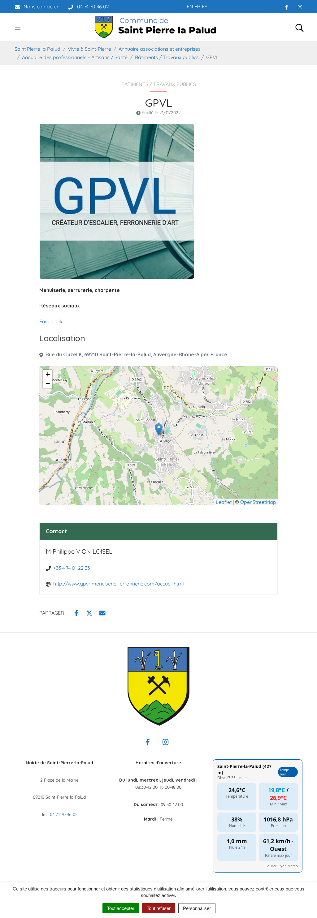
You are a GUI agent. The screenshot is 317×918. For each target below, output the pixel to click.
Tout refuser (159, 908)
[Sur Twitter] (89, 612)
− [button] (48, 384)
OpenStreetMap (258, 502)
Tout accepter (120, 908)
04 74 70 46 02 (64, 814)
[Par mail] (102, 612)
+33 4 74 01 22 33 (71, 568)
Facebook (51, 321)
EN (190, 6)
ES (204, 6)
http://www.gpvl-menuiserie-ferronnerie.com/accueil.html (118, 584)
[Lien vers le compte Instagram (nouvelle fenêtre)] (300, 6)
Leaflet (224, 502)
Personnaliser (197, 908)
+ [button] (48, 374)
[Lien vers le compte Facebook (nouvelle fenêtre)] (286, 6)
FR (197, 6)
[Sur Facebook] (76, 612)
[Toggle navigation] (18, 27)
